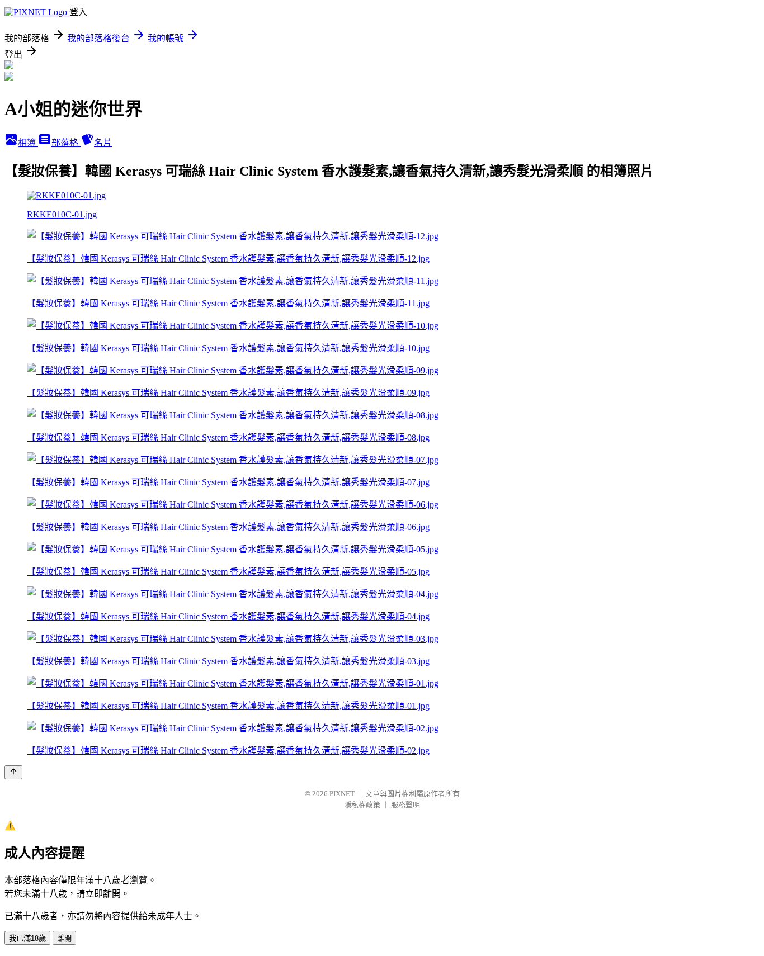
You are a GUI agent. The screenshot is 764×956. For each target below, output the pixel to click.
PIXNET (342, 793)
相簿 (28, 143)
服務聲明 (405, 805)
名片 (103, 143)
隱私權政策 (362, 805)
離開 (64, 938)
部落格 (66, 143)
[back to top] (13, 772)
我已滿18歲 (27, 938)
